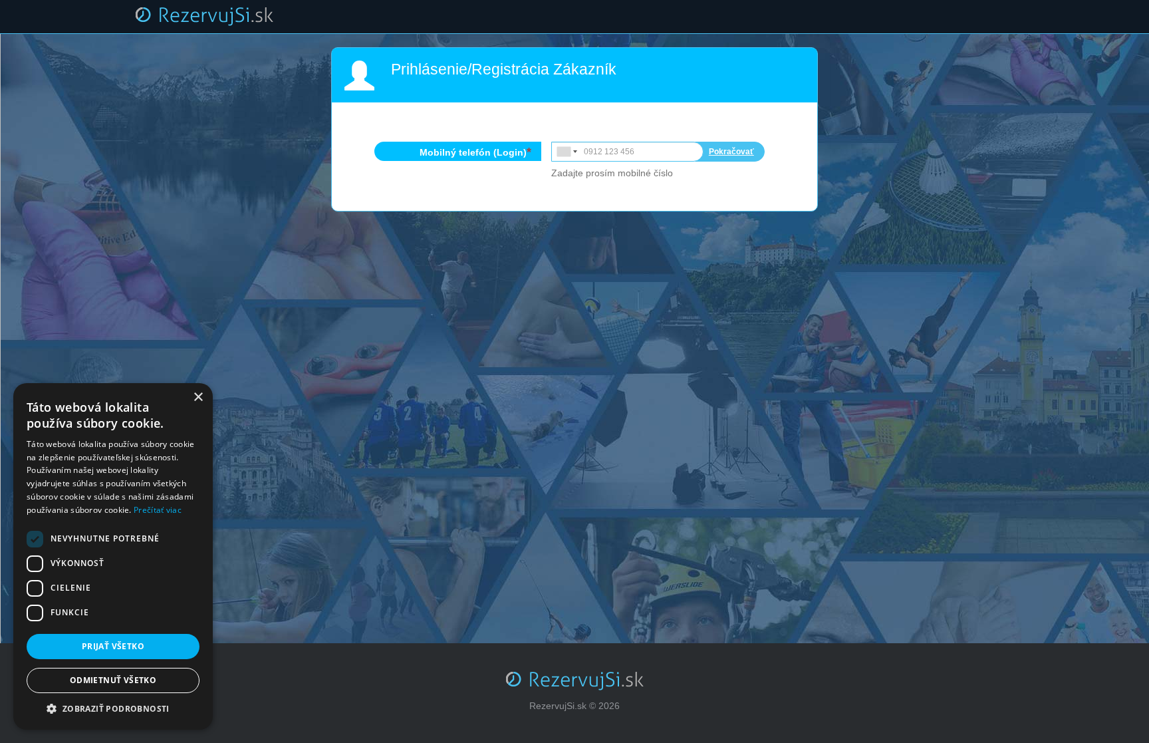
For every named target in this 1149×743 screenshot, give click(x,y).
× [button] (198, 397)
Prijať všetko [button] (113, 646)
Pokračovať (731, 151)
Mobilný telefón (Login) (473, 152)
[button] (113, 709)
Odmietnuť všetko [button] (113, 680)
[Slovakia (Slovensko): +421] (566, 151)
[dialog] (113, 556)
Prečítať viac (158, 510)
